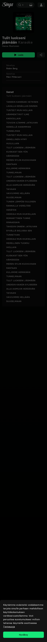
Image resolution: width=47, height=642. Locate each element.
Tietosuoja (9, 626)
